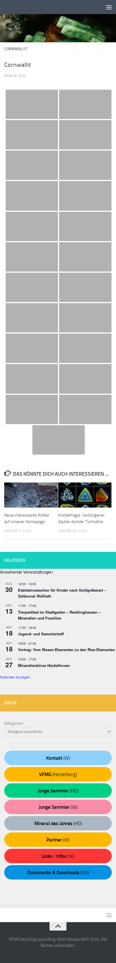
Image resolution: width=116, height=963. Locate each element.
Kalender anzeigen (15, 677)
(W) (58, 758)
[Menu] (109, 7)
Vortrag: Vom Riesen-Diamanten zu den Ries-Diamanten (66, 649)
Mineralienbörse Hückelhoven (44, 665)
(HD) (58, 791)
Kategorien (13, 723)
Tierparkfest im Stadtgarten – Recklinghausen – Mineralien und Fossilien (59, 615)
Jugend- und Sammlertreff (41, 633)
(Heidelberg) (58, 774)
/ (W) (58, 856)
